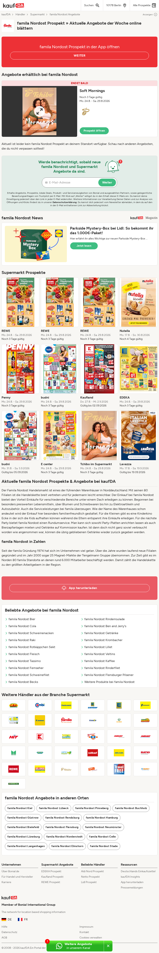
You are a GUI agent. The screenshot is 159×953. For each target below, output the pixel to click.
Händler (20, 14)
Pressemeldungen (132, 887)
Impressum (86, 926)
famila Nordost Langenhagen (26, 846)
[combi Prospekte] (40, 705)
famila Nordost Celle (102, 836)
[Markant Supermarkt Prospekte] (119, 737)
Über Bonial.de (10, 871)
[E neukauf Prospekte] (40, 720)
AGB (4, 937)
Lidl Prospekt (89, 882)
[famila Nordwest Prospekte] (66, 720)
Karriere (6, 882)
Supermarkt (37, 14)
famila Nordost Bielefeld (23, 827)
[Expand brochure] (39, 111)
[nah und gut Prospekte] (119, 753)
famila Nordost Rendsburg (62, 817)
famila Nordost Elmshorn (67, 846)
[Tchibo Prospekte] (66, 769)
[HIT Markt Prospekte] (14, 737)
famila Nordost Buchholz (131, 808)
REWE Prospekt (50, 882)
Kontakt (84, 932)
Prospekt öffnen (94, 130)
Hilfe (4, 926)
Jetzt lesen (84, 245)
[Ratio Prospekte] (145, 753)
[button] (79, 108)
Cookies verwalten (91, 937)
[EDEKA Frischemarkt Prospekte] (145, 705)
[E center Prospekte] (93, 705)
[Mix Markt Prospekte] (40, 753)
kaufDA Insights (130, 876)
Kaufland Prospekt (52, 876)
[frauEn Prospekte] (93, 720)
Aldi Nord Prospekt (92, 871)
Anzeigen (148, 14)
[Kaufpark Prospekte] (66, 737)
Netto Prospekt (90, 876)
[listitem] (20, 309)
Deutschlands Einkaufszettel (138, 871)
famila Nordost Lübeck (54, 808)
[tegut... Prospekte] (93, 769)
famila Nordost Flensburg (62, 827)
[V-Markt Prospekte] (145, 769)
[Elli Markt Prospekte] (14, 720)
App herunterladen (132, 882)
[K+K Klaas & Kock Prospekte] (93, 737)
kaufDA (6, 14)
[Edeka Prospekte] (119, 705)
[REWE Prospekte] (14, 769)
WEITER (79, 55)
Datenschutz (9, 932)
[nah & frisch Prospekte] (66, 753)
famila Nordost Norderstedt (64, 836)
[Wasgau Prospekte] (14, 783)
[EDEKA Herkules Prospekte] (145, 720)
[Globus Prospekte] (119, 720)
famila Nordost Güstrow (23, 817)
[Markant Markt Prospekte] (145, 737)
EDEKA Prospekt (51, 871)
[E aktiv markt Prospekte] (66, 705)
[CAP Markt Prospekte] (14, 705)
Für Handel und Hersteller (17, 876)
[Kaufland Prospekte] (40, 737)
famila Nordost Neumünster (103, 827)
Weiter (107, 182)
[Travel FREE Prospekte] (119, 769)
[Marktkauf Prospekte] (14, 753)
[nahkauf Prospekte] (93, 753)
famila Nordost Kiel (19, 808)
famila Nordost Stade (104, 846)
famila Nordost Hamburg (102, 817)
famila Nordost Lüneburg (23, 836)
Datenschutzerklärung (65, 202)
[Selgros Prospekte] (40, 769)
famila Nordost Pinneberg (91, 808)
